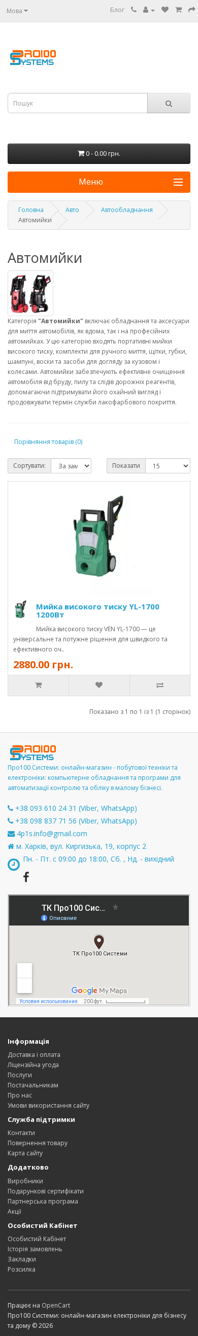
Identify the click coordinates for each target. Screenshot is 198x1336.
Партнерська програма (43, 1201)
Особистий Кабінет (37, 1239)
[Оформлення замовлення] (191, 10)
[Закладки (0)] (165, 10)
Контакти (21, 1132)
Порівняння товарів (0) (48, 441)
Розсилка (22, 1269)
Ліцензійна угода (33, 1064)
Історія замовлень (35, 1249)
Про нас (20, 1095)
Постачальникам (33, 1085)
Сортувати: (29, 465)
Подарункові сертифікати (46, 1191)
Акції (14, 1211)
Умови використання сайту (48, 1105)
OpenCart (56, 1305)
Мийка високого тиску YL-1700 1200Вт (97, 610)
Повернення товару (38, 1143)
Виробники (25, 1181)
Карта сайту (25, 1153)
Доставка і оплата (34, 1054)
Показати (126, 465)
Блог (117, 10)
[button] (99, 182)
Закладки (22, 1259)
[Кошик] (178, 10)
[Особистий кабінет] (149, 10)
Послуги (20, 1075)
